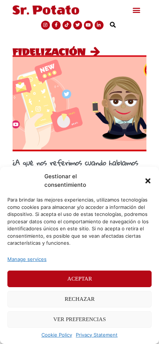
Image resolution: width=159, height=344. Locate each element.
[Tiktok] (66, 25)
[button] (148, 181)
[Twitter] (77, 25)
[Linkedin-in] (99, 25)
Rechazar (80, 299)
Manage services (27, 259)
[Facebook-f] (56, 25)
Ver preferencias (79, 319)
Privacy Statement (97, 335)
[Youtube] (88, 25)
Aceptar (79, 279)
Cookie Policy (56, 335)
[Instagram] (45, 25)
